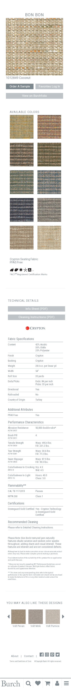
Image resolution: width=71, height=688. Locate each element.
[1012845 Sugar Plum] (49, 182)
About (14, 656)
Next (63, 618)
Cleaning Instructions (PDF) (36, 317)
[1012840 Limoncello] (22, 127)
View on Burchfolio (34, 96)
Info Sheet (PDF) (36, 309)
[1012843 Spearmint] (49, 154)
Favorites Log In (49, 86)
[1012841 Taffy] (49, 127)
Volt (15, 626)
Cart (47, 683)
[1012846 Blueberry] (22, 210)
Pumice (55, 626)
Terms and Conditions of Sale (20, 661)
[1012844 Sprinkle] (22, 182)
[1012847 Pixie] (49, 210)
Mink (38, 626)
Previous (8, 618)
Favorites (38, 683)
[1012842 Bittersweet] (22, 154)
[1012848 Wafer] (22, 237)
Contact (29, 656)
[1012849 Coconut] (49, 237)
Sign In (57, 683)
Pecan (21, 626)
